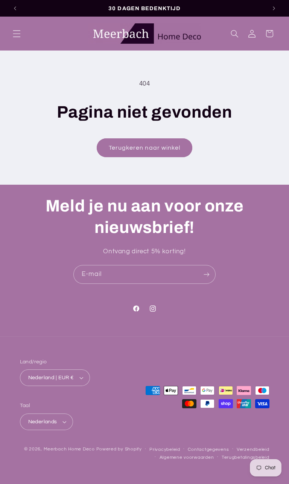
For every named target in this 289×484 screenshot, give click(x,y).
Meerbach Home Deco (69, 449)
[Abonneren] (206, 274)
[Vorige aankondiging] (15, 8)
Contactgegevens (208, 449)
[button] (16, 33)
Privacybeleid (164, 449)
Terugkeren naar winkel (144, 148)
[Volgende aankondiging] (274, 8)
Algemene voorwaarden (187, 457)
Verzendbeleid (253, 449)
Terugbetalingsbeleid (245, 457)
